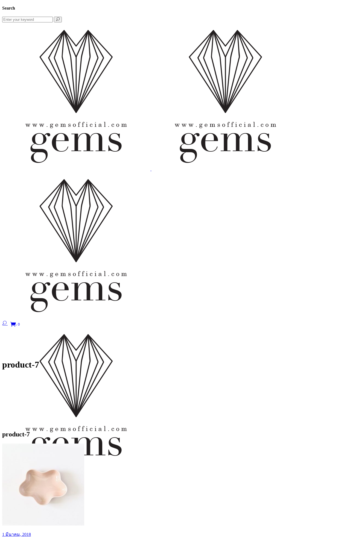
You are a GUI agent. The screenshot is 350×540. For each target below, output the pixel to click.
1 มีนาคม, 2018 (16, 534)
